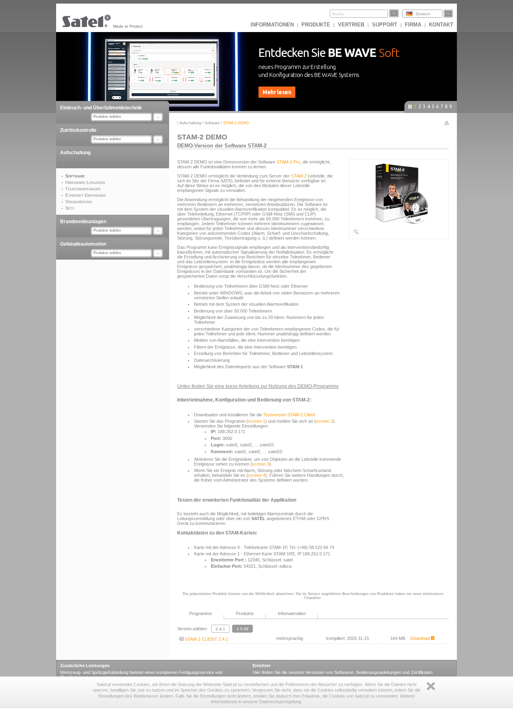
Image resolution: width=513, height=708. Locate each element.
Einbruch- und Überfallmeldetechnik (101, 108)
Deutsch (423, 14)
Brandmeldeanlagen (83, 221)
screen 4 (256, 475)
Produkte (315, 25)
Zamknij (431, 686)
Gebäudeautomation (83, 244)
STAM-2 (299, 175)
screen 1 (256, 421)
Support (384, 25)
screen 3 (260, 464)
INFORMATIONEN (272, 25)
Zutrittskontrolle (78, 130)
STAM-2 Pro (288, 161)
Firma (413, 25)
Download (420, 638)
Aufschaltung (75, 152)
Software (212, 123)
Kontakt (441, 25)
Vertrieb (351, 25)
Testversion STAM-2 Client (289, 414)
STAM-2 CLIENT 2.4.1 (206, 639)
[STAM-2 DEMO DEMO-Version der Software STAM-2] (399, 233)
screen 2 (324, 421)
